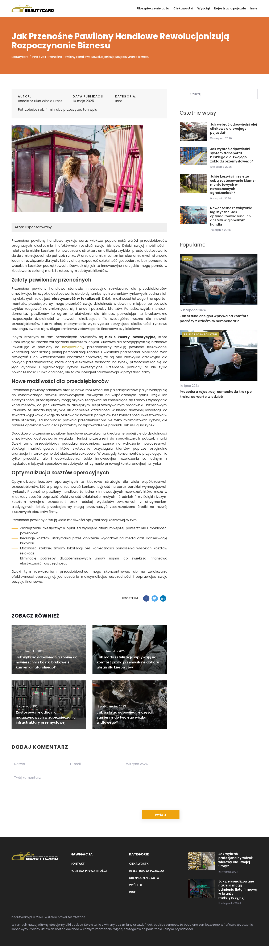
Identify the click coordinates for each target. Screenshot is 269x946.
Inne (253, 8)
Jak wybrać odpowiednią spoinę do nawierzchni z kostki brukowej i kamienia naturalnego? (47, 662)
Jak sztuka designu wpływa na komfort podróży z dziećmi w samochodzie (214, 318)
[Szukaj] (185, 94)
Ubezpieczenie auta (153, 8)
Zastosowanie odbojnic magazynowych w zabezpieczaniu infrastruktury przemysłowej (45, 717)
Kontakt (77, 864)
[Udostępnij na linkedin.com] (163, 598)
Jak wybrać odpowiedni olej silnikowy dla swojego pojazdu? (233, 128)
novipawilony (72, 347)
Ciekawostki (183, 8)
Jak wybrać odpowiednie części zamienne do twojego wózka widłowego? (124, 717)
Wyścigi (203, 8)
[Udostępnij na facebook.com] (146, 598)
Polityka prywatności (88, 871)
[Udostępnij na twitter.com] (155, 598)
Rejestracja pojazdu (230, 8)
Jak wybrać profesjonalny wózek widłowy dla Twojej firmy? (235, 860)
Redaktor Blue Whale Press (40, 101)
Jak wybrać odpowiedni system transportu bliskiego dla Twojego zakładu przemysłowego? (231, 155)
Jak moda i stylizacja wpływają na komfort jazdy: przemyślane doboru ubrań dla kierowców (128, 662)
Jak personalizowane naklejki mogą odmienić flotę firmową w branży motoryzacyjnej (237, 889)
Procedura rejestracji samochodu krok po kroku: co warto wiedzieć (216, 394)
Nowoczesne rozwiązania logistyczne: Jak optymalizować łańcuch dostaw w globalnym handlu (231, 216)
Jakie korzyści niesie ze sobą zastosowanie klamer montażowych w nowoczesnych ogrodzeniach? (233, 184)
